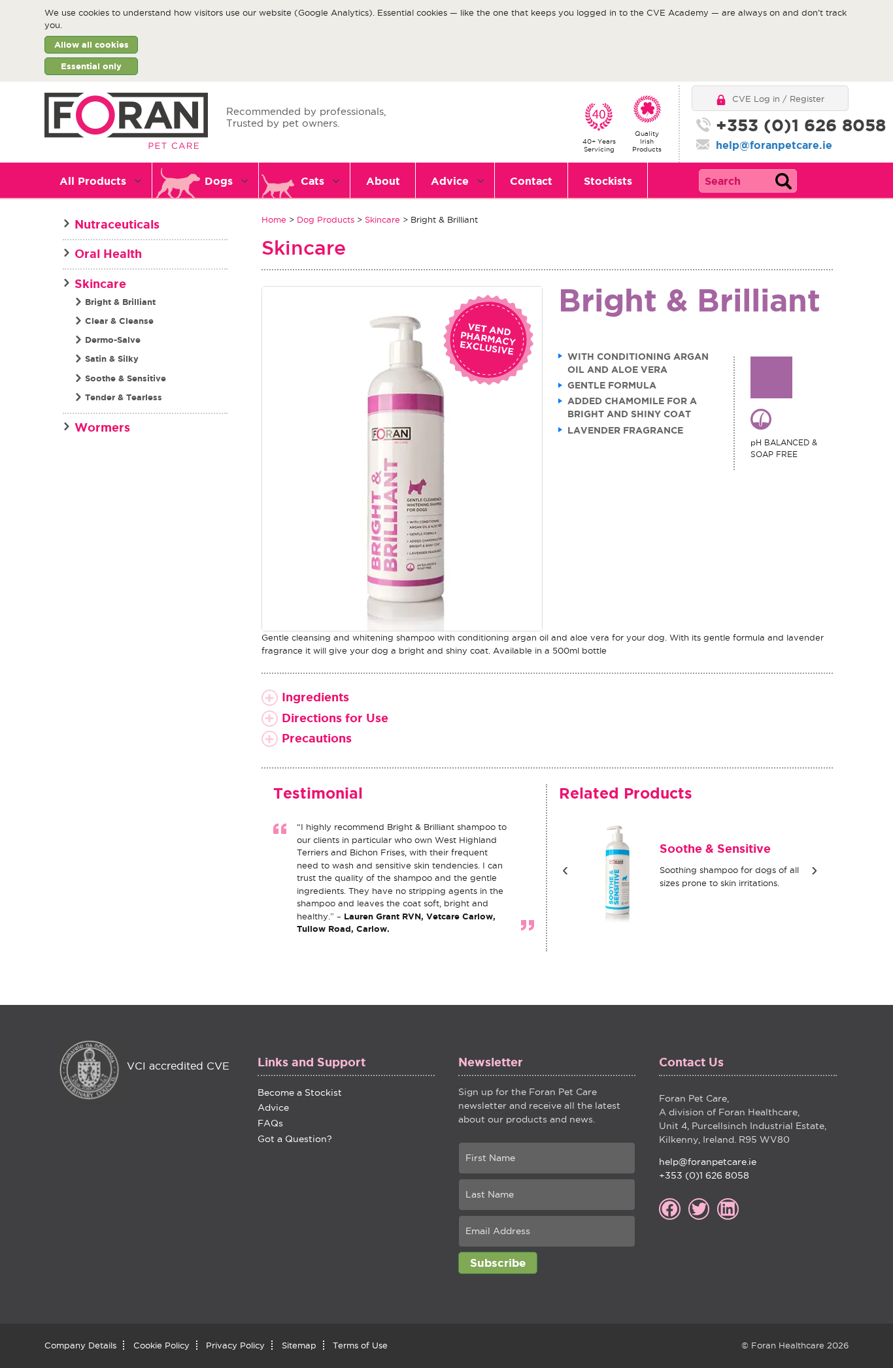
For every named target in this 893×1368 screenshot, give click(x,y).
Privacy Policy (235, 1345)
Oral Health (108, 253)
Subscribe (498, 1262)
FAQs (270, 1123)
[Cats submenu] (339, 181)
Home (273, 219)
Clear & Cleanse (119, 321)
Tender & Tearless (123, 397)
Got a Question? (295, 1139)
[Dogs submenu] (248, 181)
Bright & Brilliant (120, 302)
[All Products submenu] (141, 181)
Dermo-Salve (113, 340)
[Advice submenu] (484, 181)
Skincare (382, 219)
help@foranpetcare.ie (774, 145)
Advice (450, 181)
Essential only (91, 66)
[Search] (783, 181)
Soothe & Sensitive (647, 848)
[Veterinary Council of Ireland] (89, 1071)
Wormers (102, 427)
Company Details (80, 1345)
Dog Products (325, 219)
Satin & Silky (112, 359)
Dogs (219, 181)
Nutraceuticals (117, 224)
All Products (92, 181)
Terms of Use (360, 1345)
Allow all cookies (91, 45)
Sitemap (299, 1345)
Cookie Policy (161, 1345)
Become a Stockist (300, 1092)
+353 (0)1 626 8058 (784, 125)
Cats (312, 181)
